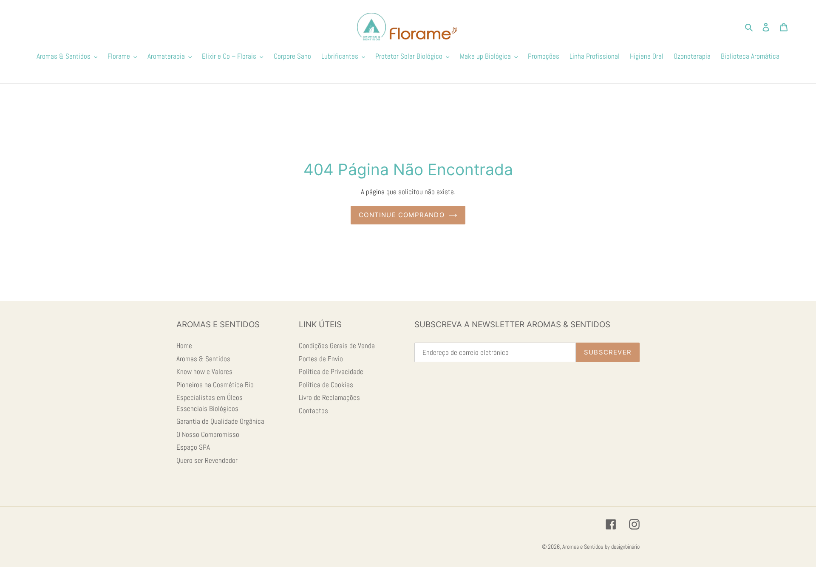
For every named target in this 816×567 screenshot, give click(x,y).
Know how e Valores (204, 371)
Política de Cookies (326, 384)
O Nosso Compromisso (207, 434)
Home (184, 345)
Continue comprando (402, 215)
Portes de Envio (321, 358)
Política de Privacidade (331, 371)
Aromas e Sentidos (582, 546)
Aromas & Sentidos (203, 358)
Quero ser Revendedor (207, 460)
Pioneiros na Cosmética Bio (215, 384)
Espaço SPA (193, 447)
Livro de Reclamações (329, 397)
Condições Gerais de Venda (337, 345)
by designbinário (622, 546)
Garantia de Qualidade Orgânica (220, 421)
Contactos (313, 410)
